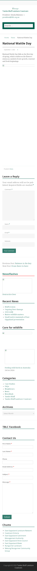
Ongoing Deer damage (14, 309)
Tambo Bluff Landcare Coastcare (15, 11)
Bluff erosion (10, 307)
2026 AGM (9, 312)
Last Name (7, 451)
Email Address (8, 467)
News (11, 169)
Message (6, 482)
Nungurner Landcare (13, 546)
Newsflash (9, 394)
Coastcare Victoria (12, 533)
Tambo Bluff (10, 397)
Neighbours (10, 389)
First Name (7, 444)
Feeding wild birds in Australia (17, 368)
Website (7, 241)
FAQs (7, 386)
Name (7, 224)
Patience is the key (23, 263)
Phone (4, 459)
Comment (8, 189)
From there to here (20, 266)
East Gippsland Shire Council (16, 541)
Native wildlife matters (14, 314)
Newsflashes (10, 274)
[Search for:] (18, 26)
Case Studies (10, 384)
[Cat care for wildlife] (17, 333)
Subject (5, 474)
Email (7, 233)
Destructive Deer (9, 294)
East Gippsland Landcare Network (18, 530)
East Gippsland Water (13, 543)
